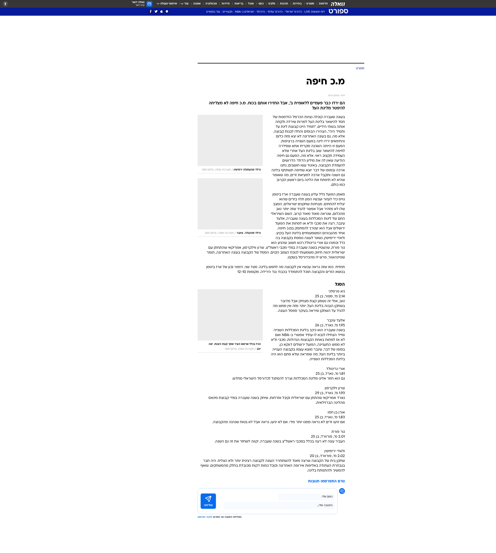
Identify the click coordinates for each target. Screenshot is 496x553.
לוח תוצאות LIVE (314, 12)
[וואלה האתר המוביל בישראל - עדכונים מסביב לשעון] (338, 4)
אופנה (197, 3)
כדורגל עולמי (275, 12)
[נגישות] (5, 4)
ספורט (310, 3)
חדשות (323, 3)
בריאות (238, 3)
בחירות (297, 3)
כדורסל (261, 12)
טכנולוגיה (211, 3)
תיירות (226, 3)
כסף (261, 3)
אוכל (251, 3)
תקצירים (227, 12)
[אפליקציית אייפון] (161, 11)
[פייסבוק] (150, 11)
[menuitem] (321, 4)
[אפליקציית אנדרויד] (166, 11)
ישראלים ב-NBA (244, 12)
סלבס (271, 3)
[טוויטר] (156, 11)
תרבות (284, 3)
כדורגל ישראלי (293, 12)
